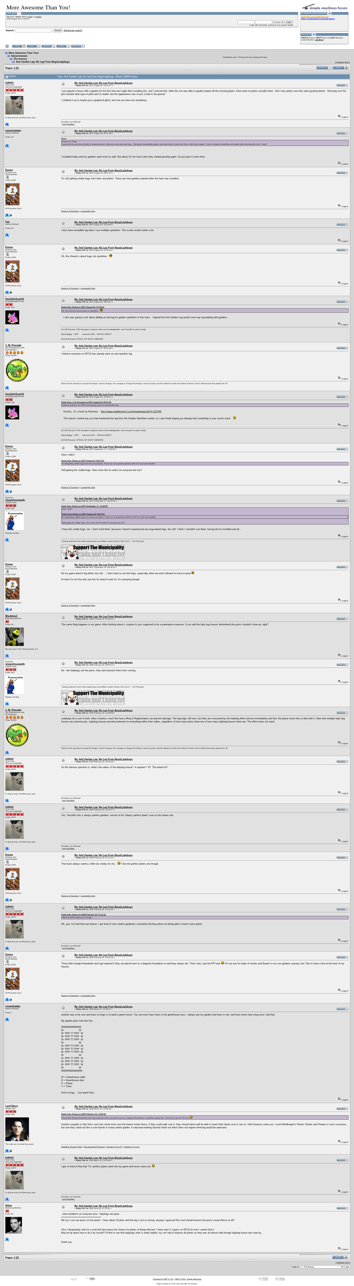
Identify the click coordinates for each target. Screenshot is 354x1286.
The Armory (20, 58)
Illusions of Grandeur (70, 211)
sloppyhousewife (15, 500)
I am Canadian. (68, 124)
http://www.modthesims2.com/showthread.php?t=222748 (131, 411)
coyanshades (12, 1006)
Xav (7, 221)
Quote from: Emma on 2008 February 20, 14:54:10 (83, 1114)
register (38, 17)
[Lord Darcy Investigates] (10, 1152)
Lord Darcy (11, 1105)
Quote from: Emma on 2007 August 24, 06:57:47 (82, 461)
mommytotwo (13, 130)
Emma (9, 170)
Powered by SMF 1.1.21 (163, 1279)
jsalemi (9, 82)
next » (347, 62)
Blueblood (11, 616)
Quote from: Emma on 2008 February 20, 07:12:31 (83, 915)
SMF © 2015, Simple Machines (188, 1279)
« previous (339, 62)
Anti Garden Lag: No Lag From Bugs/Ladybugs (43, 61)
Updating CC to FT (114, 1147)
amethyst (319, 40)
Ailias (8, 1205)
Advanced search (73, 30)
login (30, 17)
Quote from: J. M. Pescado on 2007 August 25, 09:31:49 (86, 402)
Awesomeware (19, 55)
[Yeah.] (10, 216)
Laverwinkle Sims (88, 211)
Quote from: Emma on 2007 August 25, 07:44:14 (82, 307)
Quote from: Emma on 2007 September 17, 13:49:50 (84, 506)
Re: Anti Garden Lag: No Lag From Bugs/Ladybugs (103, 83)
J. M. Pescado (13, 345)
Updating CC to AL (132, 1147)
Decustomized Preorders (94, 1147)
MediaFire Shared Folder (71, 1147)
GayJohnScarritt (14, 298)
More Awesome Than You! (24, 53)
